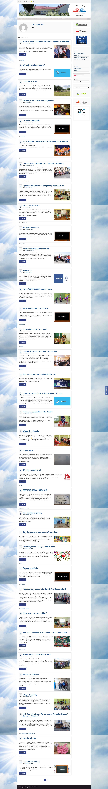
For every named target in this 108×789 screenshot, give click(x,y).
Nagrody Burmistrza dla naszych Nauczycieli (40, 351)
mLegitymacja (76, 70)
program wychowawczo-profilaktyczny (80, 57)
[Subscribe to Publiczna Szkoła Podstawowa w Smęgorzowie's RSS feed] (18, 1)
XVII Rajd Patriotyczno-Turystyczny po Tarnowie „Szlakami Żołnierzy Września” (45, 715)
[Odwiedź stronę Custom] (31, 1)
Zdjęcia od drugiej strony (32, 513)
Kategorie (76, 79)
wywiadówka (22, 136)
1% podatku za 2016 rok (32, 470)
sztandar (27, 180)
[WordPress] (20, 1)
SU (20, 158)
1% (21, 485)
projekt (21, 508)
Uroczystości (32, 43)
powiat (24, 180)
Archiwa (75, 85)
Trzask (25, 222)
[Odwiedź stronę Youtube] (26, 1)
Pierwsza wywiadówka (31, 762)
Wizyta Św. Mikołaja (31, 431)
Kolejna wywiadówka (31, 227)
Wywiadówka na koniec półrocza (35, 308)
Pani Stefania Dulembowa (66, 18)
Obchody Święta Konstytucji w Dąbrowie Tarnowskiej (43, 163)
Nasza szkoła (29, 18)
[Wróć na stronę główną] (54, 10)
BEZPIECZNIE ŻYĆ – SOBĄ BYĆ (35, 490)
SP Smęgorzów (27, 43)
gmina (21, 180)
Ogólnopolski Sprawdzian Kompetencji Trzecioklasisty (43, 186)
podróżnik (22, 222)
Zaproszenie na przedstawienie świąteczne (39, 374)
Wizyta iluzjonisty (30, 695)
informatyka (76, 66)
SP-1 (25, 649)
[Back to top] (105, 786)
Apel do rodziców (29, 738)
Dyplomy (47, 18)
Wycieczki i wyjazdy (29, 717)
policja (21, 756)
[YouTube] (24, 1)
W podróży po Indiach (31, 205)
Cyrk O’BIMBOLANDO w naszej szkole (37, 289)
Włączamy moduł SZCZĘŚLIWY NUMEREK (39, 547)
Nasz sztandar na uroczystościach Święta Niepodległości (44, 589)
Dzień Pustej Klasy (30, 81)
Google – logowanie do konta (79, 53)
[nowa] (29, 1)
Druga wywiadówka (30, 568)
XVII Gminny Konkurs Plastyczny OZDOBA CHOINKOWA (45, 632)
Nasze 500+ (27, 271)
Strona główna (21, 18)
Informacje (31, 66)
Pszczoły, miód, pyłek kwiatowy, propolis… (39, 101)
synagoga (33, 733)
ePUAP (75, 51)
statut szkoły (76, 55)
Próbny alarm (28, 450)
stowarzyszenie (26, 508)
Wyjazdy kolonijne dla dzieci (34, 65)
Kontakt (53, 18)
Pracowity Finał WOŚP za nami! (35, 329)
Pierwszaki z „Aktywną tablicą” (35, 613)
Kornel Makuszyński (38, 18)
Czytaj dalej (23, 54)
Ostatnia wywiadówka (31, 120)
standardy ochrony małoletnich (79, 59)
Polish (77, 75)
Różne (31, 83)
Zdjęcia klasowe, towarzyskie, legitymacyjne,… (40, 532)
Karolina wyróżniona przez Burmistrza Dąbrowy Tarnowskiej (46, 41)
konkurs (21, 649)
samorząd (22, 60)
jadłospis (75, 61)
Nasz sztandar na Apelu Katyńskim (36, 248)
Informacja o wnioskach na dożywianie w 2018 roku (42, 393)
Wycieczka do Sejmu (31, 674)
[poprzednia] (28, 1)
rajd (24, 733)
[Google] (22, 1)
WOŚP (21, 346)
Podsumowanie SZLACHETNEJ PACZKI (38, 412)
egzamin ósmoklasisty (78, 68)
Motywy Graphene (27, 787)
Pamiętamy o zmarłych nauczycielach (37, 654)
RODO (57, 18)
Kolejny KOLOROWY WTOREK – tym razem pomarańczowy (45, 141)
